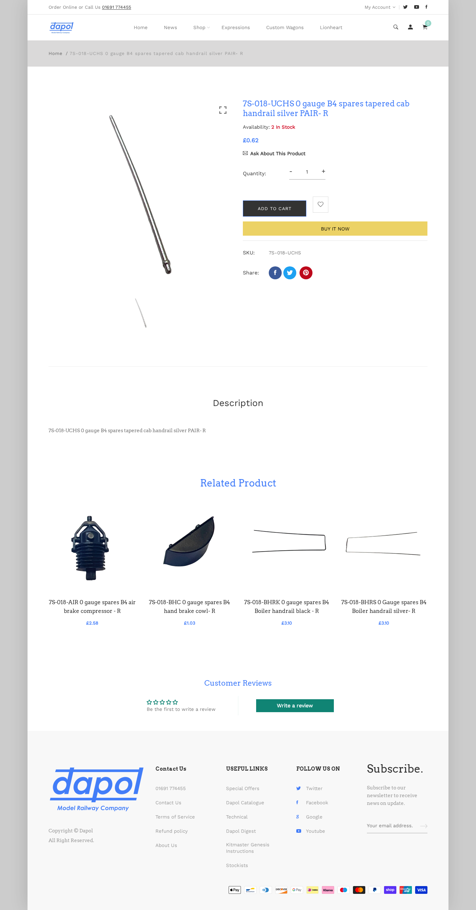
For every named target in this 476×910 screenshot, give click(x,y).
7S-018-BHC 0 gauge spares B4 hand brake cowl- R (189, 606)
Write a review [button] (295, 705)
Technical (237, 817)
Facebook (317, 803)
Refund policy (171, 831)
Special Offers (242, 788)
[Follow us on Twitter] (289, 272)
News (170, 27)
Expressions (235, 27)
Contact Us (168, 803)
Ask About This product (277, 153)
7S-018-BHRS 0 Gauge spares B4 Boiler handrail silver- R (383, 606)
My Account (378, 7)
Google (314, 817)
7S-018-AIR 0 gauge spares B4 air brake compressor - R (92, 606)
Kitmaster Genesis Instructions (247, 848)
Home (141, 27)
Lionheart (331, 27)
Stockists (237, 865)
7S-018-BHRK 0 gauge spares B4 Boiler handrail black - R (286, 606)
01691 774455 (170, 788)
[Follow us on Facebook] (275, 272)
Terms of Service (175, 817)
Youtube (315, 831)
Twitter (314, 788)
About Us (166, 845)
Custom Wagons (285, 27)
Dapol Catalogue (245, 803)
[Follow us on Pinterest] (306, 272)
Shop (199, 27)
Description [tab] (238, 403)
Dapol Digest (241, 831)
